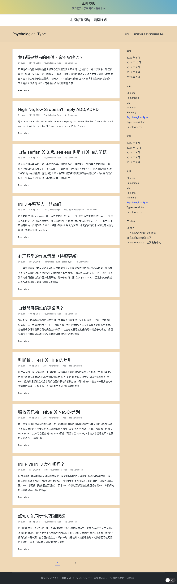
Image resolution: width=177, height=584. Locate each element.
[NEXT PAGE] (75, 562)
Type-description (76, 209)
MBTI (46, 209)
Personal (131, 107)
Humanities (49, 262)
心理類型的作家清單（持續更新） (49, 256)
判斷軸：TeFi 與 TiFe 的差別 (45, 360)
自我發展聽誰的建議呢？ (41, 308)
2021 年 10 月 (134, 62)
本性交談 (88, 4)
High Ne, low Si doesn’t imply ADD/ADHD (58, 109)
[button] (76, 562)
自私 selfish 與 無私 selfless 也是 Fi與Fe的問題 (62, 152)
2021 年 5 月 (133, 67)
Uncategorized (134, 127)
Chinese (131, 93)
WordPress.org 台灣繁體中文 (145, 242)
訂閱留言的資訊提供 (140, 237)
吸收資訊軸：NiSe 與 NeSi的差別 (49, 412)
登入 (132, 228)
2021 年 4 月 (133, 72)
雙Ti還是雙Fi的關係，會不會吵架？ (50, 57)
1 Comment (92, 209)
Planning (131, 112)
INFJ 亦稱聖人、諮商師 (39, 204)
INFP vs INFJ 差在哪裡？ (41, 464)
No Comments (70, 63)
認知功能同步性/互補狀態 (41, 516)
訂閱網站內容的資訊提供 (143, 232)
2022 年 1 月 (133, 57)
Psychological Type (52, 63)
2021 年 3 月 (133, 77)
